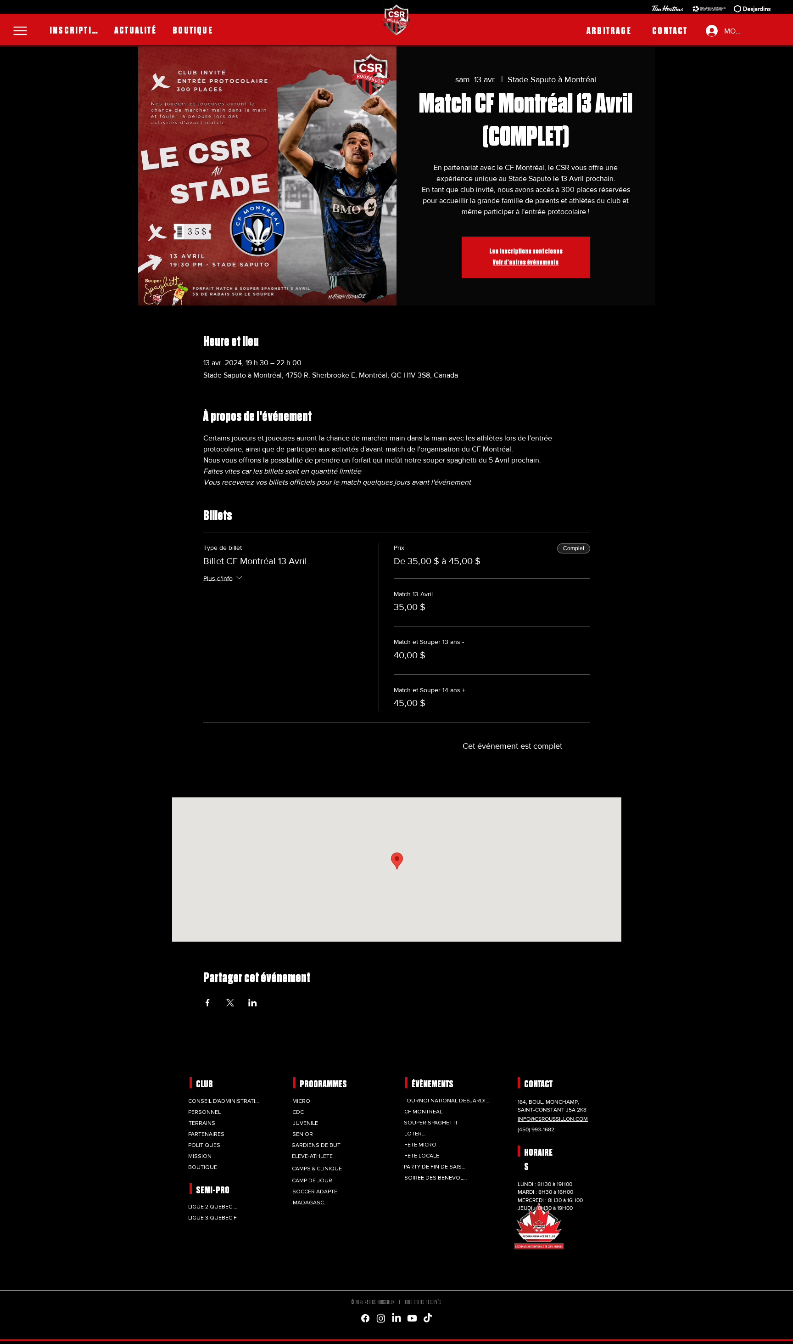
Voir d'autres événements (525, 262)
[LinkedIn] (396, 1318)
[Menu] (20, 30)
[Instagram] (380, 1318)
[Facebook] (365, 1318)
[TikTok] (427, 1318)
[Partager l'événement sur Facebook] (207, 1002)
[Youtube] (412, 1318)
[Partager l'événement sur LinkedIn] (252, 1002)
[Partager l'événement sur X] (230, 1002)
